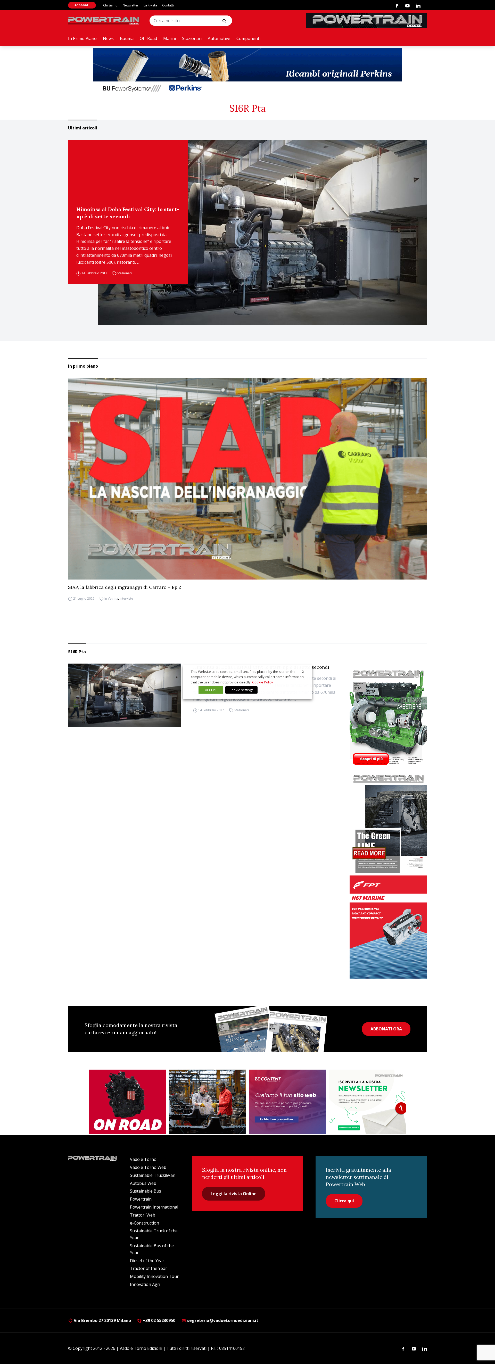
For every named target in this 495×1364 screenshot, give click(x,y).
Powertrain (141, 1199)
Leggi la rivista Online (234, 1193)
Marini (169, 38)
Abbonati (82, 5)
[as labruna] (127, 1102)
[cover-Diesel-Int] (388, 822)
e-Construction (144, 1223)
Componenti (248, 38)
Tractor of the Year (148, 1268)
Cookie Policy (262, 682)
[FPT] (388, 927)
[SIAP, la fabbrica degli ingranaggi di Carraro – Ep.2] (247, 479)
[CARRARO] (207, 1102)
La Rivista (150, 5)
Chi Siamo (110, 5)
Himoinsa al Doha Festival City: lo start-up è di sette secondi (127, 213)
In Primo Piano (82, 38)
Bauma (127, 38)
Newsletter (130, 5)
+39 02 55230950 (158, 1320)
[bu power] (247, 71)
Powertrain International (154, 1207)
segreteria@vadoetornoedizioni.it (222, 1320)
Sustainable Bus (145, 1191)
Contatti (168, 5)
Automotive (219, 38)
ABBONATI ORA (386, 1029)
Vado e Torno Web (148, 1167)
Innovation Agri (145, 1284)
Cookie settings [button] (241, 690)
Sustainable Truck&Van (152, 1175)
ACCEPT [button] (211, 690)
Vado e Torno (143, 1159)
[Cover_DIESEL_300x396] (388, 717)
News (108, 38)
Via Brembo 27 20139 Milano (102, 1320)
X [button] (303, 671)
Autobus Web (143, 1183)
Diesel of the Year (147, 1260)
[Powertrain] (104, 20)
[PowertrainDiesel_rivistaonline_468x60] (366, 20)
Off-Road (148, 38)
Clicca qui (344, 1201)
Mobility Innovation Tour (154, 1276)
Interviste (126, 598)
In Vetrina (111, 598)
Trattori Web (142, 1215)
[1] (367, 1102)
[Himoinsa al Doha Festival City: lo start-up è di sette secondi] (262, 232)
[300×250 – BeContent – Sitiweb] (287, 1102)
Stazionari (192, 38)
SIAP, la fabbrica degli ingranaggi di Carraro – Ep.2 (124, 587)
